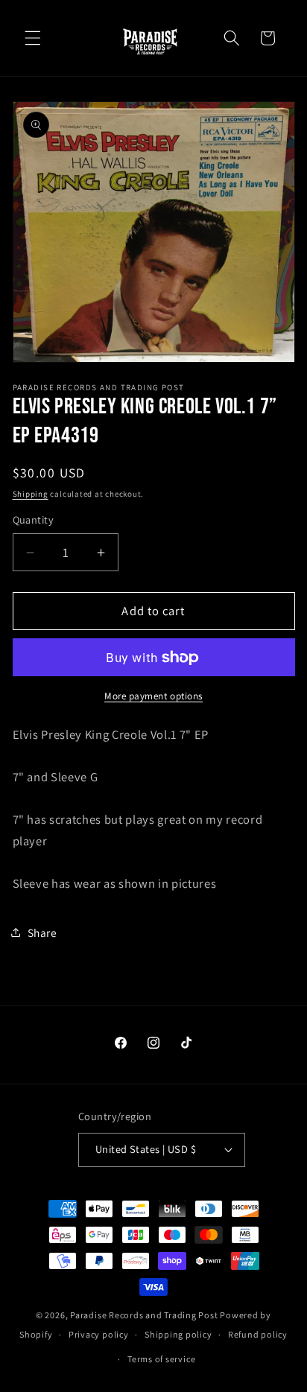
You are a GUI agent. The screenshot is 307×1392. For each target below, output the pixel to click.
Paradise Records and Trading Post (144, 1315)
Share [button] (42, 932)
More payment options (153, 696)
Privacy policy (99, 1334)
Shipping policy (178, 1334)
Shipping (30, 494)
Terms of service (161, 1358)
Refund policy (258, 1334)
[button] (33, 38)
